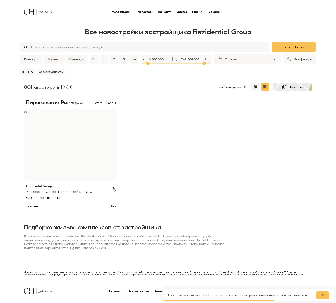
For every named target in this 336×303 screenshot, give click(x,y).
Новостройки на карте (154, 11)
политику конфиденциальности (285, 295)
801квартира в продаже (43, 198)
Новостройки (122, 11)
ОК (322, 295)
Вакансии (215, 11)
